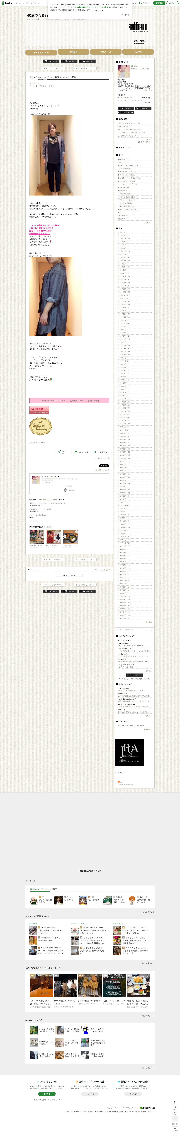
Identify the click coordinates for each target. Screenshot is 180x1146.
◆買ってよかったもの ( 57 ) (128, 209)
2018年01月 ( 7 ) (123, 499)
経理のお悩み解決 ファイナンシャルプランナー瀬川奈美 (135, 701)
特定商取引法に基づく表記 (136, 1112)
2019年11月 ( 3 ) (123, 430)
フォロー (49, 482)
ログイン (172, 3)
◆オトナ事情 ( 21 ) (124, 191)
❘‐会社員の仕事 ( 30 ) (125, 203)
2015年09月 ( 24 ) (124, 587)
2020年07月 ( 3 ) (124, 405)
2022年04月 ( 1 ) (124, 345)
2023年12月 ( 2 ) (124, 308)
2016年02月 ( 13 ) (124, 571)
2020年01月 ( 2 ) (124, 424)
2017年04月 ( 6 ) (124, 527)
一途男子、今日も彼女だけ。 (128, 667)
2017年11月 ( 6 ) (123, 505)
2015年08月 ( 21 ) (124, 590)
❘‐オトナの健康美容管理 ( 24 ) (128, 197)
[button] (175, 1129)
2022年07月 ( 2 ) (124, 336)
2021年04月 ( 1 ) (124, 383)
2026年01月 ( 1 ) (123, 242)
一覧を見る (148, 140)
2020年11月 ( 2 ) (123, 392)
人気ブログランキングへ (38, 443)
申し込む (133, 1094)
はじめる (46, 1094)
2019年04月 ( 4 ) (124, 452)
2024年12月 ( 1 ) (123, 270)
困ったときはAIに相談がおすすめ (129, 129)
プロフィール (135, 69)
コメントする (70, 575)
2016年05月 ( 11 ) (124, 562)
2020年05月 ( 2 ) (124, 411)
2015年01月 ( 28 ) (124, 612)
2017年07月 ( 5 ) (124, 518)
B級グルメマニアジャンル (40, 889)
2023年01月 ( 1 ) (124, 326)
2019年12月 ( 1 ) (123, 427)
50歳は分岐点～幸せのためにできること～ (133, 656)
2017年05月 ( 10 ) (124, 524)
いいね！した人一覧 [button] (102, 458)
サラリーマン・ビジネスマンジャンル (130, 100)
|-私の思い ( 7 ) (123, 162)
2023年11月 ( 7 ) (123, 311)
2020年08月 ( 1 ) (124, 402)
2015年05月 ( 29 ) (124, 599)
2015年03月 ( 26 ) (124, 606)
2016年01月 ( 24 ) (124, 574)
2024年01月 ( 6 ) (124, 305)
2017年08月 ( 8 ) (124, 515)
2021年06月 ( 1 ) (123, 377)
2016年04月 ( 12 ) (124, 565)
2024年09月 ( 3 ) (124, 280)
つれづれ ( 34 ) (123, 216)
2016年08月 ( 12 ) (124, 552)
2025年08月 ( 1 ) (124, 254)
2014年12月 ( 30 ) (124, 615)
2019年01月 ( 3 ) (124, 461)
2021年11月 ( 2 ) (123, 361)
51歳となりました (124, 126)
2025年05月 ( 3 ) (124, 258)
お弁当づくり (118, 923)
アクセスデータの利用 (115, 1112)
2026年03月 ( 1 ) (124, 239)
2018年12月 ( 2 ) (123, 465)
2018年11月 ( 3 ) (123, 468)
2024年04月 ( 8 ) (124, 295)
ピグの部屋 (145, 69)
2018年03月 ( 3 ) (124, 493)
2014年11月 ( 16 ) (124, 618)
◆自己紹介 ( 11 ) (123, 159)
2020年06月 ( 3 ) (124, 408)
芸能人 (54, 889)
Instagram (71, 490)
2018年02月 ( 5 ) (124, 496)
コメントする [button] (83, 452)
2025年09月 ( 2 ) (124, 251)
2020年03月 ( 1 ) (124, 418)
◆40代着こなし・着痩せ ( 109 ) (129, 178)
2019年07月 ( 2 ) (124, 443)
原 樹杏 (134, 66)
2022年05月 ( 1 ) (124, 342)
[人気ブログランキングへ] (40, 434)
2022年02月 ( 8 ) (124, 352)
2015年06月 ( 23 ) (124, 596)
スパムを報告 (74, 1112)
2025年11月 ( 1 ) (123, 245)
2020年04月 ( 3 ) (124, 414)
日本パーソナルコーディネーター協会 (131, 726)
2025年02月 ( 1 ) (124, 264)
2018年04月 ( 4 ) (124, 490)
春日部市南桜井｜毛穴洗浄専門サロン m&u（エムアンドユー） (135, 662)
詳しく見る (90, 1094)
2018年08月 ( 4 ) (124, 477)
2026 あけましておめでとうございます (131, 133)
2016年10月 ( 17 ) (124, 546)
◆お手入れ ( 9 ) (123, 187)
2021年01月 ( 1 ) (123, 389)
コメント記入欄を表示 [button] (102, 570)
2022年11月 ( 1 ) (123, 330)
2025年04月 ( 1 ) (124, 261)
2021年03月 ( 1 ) (124, 386)
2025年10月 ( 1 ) (123, 248)
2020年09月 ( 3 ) (124, 399)
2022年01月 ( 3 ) (124, 355)
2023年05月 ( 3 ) (124, 320)
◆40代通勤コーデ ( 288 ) (127, 172)
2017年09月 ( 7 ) (124, 512)
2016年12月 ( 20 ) (124, 540)
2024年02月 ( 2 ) (124, 301)
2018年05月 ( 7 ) (124, 487)
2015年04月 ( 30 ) (124, 603)
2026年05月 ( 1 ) (124, 236)
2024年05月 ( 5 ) (124, 292)
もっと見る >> (34, 521)
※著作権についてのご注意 (125, 784)
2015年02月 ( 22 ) (124, 609)
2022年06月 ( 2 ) (124, 339)
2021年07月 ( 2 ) (124, 374)
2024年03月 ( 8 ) (124, 298)
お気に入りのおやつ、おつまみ (129, 123)
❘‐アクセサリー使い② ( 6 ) (127, 184)
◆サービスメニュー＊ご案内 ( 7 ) (129, 166)
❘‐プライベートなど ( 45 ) (127, 200)
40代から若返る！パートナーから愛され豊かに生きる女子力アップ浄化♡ (135, 651)
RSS (121, 782)
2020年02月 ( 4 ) (124, 421)
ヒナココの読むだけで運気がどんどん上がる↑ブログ (135, 696)
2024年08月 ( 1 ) (124, 283)
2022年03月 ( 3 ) (124, 348)
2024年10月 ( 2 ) (124, 276)
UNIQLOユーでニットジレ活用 (40, 509)
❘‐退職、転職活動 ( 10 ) (126, 206)
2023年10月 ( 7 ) (124, 314)
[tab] (40, 889)
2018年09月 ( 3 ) (124, 474)
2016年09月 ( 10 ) (124, 549)
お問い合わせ (87, 1112)
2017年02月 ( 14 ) (124, 534)
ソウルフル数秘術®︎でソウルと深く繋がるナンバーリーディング (135, 707)
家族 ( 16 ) (121, 219)
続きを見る (148, 90)
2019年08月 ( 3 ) (124, 439)
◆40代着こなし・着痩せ (45, 86)
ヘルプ (152, 1112)
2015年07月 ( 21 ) (124, 593)
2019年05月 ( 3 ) (124, 449)
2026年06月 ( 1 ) (124, 232)
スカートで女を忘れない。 (38, 515)
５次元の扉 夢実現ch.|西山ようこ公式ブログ (133, 712)
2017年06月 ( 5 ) (124, 521)
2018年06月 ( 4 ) (124, 483)
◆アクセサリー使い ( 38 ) (127, 181)
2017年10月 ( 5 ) (123, 509)
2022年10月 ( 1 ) (123, 333)
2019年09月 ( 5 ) (124, 436)
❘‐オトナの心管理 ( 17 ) (126, 194)
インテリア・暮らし (78, 923)
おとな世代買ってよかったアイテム (130, 136)
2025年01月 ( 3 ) (124, 267)
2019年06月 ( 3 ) (124, 446)
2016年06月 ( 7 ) (124, 559)
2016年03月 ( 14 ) (124, 568)
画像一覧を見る (146, 142)
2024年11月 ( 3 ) (124, 273)
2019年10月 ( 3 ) (124, 433)
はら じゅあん (119, 772)
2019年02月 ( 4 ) (124, 458)
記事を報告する (103, 470)
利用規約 (99, 1112)
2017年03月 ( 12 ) (124, 530)
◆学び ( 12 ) (122, 213)
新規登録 (159, 3)
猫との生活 (33, 923)
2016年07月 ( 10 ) (124, 556)
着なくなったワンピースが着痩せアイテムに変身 (53, 77)
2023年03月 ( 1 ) (124, 323)
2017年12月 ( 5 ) (123, 502)
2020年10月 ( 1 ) (124, 396)
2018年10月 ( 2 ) (123, 471)
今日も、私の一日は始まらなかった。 (131, 645)
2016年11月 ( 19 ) (124, 543)
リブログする (102, 452)
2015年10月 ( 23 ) (124, 584)
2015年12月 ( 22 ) (124, 577)
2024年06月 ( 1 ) (124, 289)
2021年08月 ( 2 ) (124, 370)
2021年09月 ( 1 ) (123, 367)
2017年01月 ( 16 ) (124, 537)
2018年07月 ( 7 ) (124, 480)
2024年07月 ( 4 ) (124, 286)
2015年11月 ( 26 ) (124, 581)
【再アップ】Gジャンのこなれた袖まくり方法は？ (47, 503)
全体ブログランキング (125, 97)
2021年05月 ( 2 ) (124, 380)
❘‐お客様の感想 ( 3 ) (125, 169)
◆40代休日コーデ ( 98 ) (126, 175)
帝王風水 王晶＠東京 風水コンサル (130, 690)
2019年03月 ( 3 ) (124, 455)
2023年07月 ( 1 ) (124, 317)
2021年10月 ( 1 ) (123, 364)
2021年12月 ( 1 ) (123, 358)
